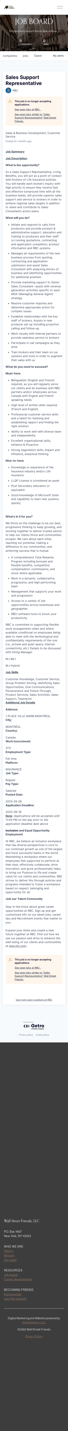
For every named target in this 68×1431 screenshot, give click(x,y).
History (9, 1251)
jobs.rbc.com (17, 946)
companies (10, 55)
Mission (9, 1255)
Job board (11, 1275)
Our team (10, 1260)
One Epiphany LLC (34, 1322)
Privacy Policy (34, 1336)
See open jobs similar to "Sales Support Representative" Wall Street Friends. (35, 118)
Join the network (15, 1298)
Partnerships (12, 1294)
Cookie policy (42, 1034)
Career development (18, 1279)
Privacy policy (26, 1034)
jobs (25, 55)
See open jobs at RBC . (28, 109)
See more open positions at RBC (34, 999)
